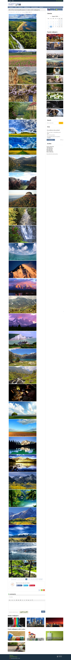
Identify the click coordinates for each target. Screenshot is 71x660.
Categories (11, 7)
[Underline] (13, 600)
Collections (20, 7)
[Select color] (25, 600)
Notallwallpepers (16, 5)
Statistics (41, 7)
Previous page (13, 579)
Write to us (11, 655)
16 (61, 23)
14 (57, 23)
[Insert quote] (29, 600)
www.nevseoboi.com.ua (13, 656)
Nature (27, 12)
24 (48, 26)
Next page (40, 579)
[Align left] (17, 600)
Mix (29, 12)
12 (53, 23)
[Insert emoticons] (22, 600)
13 (55, 23)
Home (10, 0)
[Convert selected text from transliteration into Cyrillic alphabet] (30, 600)
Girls (16, 7)
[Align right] (20, 600)
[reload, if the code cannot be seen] (23, 613)
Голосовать (51, 139)
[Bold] (9, 600)
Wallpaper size (27, 7)
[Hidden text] (27, 600)
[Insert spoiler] (32, 600)
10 (36, 579)
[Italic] (11, 600)
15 (59, 23)
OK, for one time (51, 135)
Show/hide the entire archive (52, 154)
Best (13, 0)
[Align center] (19, 600)
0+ (31, 12)
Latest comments (34, 7)
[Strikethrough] (15, 600)
